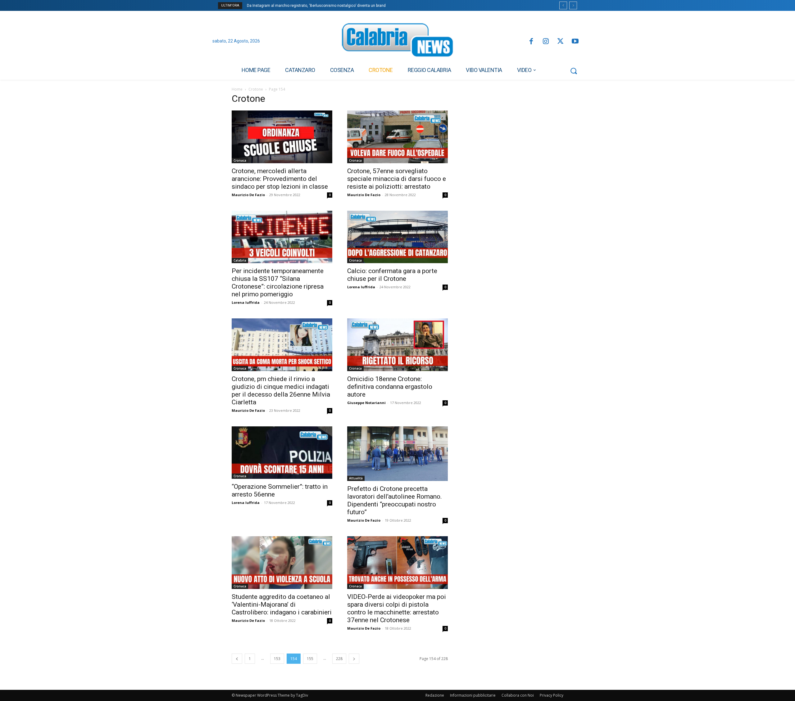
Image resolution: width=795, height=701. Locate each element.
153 (277, 658)
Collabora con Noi (518, 695)
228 (339, 658)
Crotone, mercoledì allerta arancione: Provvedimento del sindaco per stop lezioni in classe (280, 178)
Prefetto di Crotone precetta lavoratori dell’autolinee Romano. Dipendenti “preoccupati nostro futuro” (394, 500)
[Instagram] (546, 41)
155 (310, 658)
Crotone (255, 89)
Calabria (240, 260)
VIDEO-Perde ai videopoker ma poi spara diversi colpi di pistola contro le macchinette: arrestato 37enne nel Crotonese (396, 608)
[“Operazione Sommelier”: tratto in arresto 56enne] (282, 452)
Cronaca (240, 160)
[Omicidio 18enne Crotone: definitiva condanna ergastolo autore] (397, 344)
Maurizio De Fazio (248, 194)
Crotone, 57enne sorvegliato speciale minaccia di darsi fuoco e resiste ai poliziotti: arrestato (396, 178)
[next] (573, 5)
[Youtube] (575, 41)
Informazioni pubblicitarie (473, 695)
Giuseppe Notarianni (366, 402)
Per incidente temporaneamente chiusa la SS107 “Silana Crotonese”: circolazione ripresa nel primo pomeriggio (278, 282)
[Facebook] (531, 41)
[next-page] (354, 659)
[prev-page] (237, 659)
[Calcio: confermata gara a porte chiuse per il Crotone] (397, 237)
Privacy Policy (551, 695)
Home (237, 89)
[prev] (563, 5)
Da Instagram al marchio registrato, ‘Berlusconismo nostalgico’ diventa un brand (316, 5)
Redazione (434, 695)
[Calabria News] (397, 41)
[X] (560, 41)
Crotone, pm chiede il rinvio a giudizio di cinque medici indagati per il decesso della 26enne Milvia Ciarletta (281, 390)
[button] (574, 71)
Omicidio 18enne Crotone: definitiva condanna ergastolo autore (389, 386)
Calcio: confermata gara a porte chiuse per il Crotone (392, 274)
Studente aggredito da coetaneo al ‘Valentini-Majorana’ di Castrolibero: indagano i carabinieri (282, 604)
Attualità (356, 478)
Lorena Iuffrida (246, 302)
